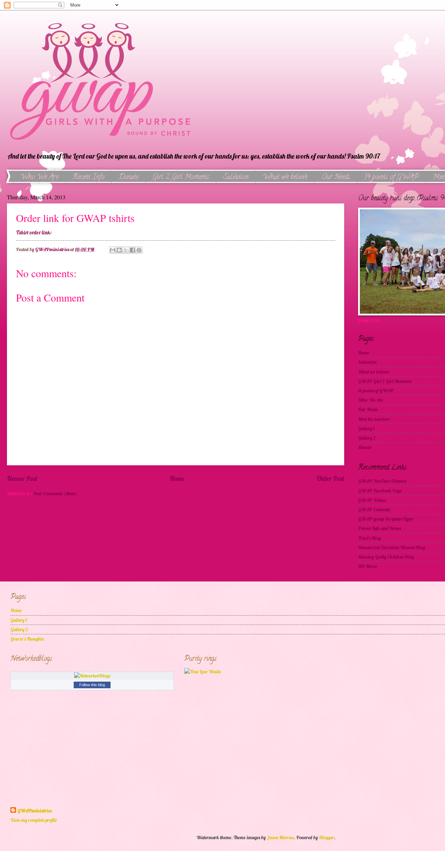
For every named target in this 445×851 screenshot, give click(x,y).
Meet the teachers (373, 419)
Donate (128, 177)
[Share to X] (125, 250)
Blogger (326, 837)
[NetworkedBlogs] (92, 676)
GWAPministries (34, 810)
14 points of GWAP (391, 177)
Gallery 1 (366, 428)
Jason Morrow (280, 837)
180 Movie (367, 566)
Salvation (236, 177)
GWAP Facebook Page (380, 490)
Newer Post (22, 478)
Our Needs (336, 177)
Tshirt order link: (34, 233)
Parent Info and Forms (379, 528)
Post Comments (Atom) (55, 493)
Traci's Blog (369, 538)
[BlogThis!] (119, 250)
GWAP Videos (372, 500)
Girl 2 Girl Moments (181, 177)
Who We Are (39, 177)
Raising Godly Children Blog (386, 557)
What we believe (285, 177)
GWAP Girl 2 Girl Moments (384, 381)
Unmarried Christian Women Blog (391, 547)
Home (176, 478)
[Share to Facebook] (132, 250)
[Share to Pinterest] (139, 250)
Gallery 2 (367, 438)
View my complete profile (33, 820)
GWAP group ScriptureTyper (386, 519)
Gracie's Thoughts (26, 639)
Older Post (330, 478)
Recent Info (88, 177)
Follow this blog (92, 685)
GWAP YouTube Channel (382, 481)
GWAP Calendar (374, 509)
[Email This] (112, 250)
